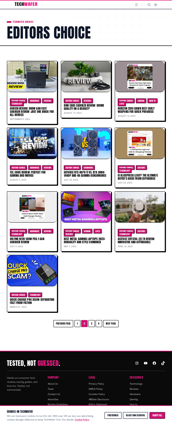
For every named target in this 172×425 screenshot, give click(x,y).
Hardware (34, 100)
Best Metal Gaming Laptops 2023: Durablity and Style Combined (84, 240)
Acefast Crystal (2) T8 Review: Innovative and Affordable (136, 240)
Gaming (141, 100)
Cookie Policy (82, 419)
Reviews (47, 100)
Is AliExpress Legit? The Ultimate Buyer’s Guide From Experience (138, 177)
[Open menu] (136, 5)
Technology (17, 103)
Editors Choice (18, 100)
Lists (121, 103)
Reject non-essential (135, 415)
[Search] (149, 4)
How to (152, 100)
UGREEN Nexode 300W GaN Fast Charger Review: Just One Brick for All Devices (32, 111)
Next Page (111, 323)
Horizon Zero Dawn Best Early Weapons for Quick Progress (136, 110)
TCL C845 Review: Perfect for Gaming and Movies (28, 174)
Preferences (113, 415)
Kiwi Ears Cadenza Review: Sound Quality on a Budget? (84, 107)
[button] (155, 5)
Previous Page (63, 323)
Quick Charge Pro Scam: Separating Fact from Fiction (32, 301)
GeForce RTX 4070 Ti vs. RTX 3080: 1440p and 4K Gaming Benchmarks (85, 174)
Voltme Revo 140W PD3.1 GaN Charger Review (27, 240)
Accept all (157, 415)
